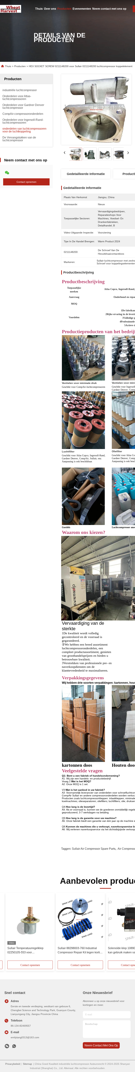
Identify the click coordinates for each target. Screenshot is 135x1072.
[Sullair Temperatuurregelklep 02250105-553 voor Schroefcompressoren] (30, 920)
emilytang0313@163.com (25, 1037)
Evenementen (82, 8)
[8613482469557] (14, 1047)
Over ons (50, 8)
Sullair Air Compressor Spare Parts (93, 848)
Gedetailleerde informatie (86, 174)
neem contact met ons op (101, 1045)
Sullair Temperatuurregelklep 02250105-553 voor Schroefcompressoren (25, 951)
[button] (23, 928)
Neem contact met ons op (109, 8)
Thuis (39, 8)
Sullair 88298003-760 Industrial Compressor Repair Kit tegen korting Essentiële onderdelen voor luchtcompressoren (80, 951)
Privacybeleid (12, 1063)
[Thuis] (10, 9)
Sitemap (27, 1063)
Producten (64, 8)
